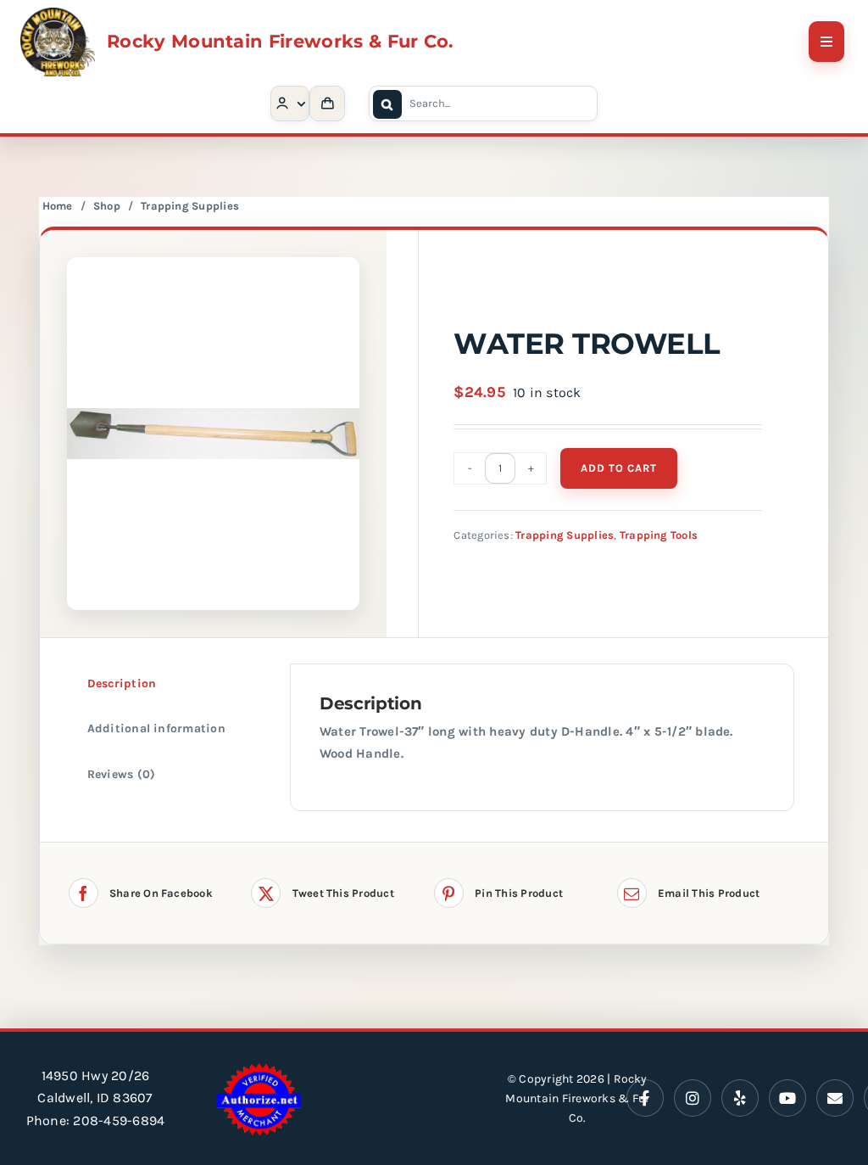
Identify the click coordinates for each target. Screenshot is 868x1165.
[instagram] (692, 1098)
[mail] (835, 1098)
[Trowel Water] (213, 433)
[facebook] (645, 1098)
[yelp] (740, 1098)
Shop (106, 205)
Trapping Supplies (190, 205)
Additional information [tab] (156, 728)
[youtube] (787, 1098)
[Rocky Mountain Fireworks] (57, 14)
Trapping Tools (659, 535)
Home (57, 205)
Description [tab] (122, 683)
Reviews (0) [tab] (121, 774)
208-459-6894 (118, 1120)
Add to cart (619, 468)
